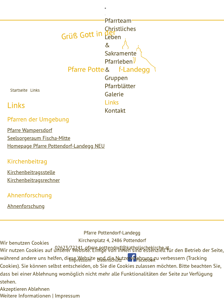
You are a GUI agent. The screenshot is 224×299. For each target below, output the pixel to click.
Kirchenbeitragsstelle (31, 172)
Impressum (67, 295)
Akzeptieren (13, 289)
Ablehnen (39, 289)
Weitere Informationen (25, 295)
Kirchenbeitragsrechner (33, 180)
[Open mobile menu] (105, 8)
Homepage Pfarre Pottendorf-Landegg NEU (56, 145)
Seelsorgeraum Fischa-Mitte (38, 138)
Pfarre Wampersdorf (29, 130)
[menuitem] (118, 20)
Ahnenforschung (26, 206)
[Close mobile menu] (105, 14)
